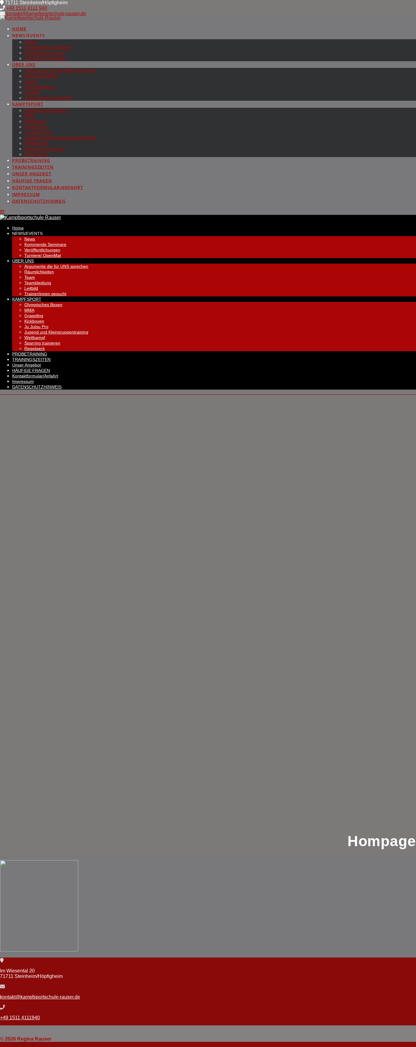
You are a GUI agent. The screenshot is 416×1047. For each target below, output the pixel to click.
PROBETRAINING (31, 160)
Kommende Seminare (48, 47)
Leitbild (32, 92)
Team (30, 81)
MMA (30, 115)
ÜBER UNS (24, 64)
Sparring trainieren (44, 148)
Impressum (26, 194)
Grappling (35, 121)
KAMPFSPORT (27, 104)
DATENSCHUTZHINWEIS (39, 201)
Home (19, 29)
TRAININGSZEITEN (33, 167)
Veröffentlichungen (44, 52)
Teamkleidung (39, 86)
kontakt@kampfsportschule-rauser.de (46, 13)
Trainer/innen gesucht (47, 97)
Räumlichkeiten (41, 76)
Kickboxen (35, 126)
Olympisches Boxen (46, 110)
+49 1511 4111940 (20, 1017)
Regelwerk (36, 154)
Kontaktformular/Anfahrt (47, 187)
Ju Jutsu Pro (37, 132)
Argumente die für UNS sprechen (60, 70)
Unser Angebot (31, 174)
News (30, 41)
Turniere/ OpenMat (44, 58)
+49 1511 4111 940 (26, 8)
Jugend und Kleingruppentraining (60, 137)
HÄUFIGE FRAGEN (32, 181)
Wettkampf (35, 143)
